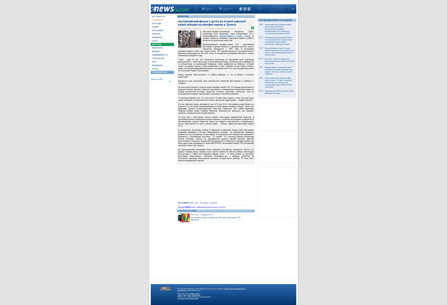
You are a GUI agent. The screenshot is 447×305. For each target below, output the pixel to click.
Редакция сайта (194, 294)
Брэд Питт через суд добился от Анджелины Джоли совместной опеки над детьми (279, 61)
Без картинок (196, 295)
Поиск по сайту (157, 79)
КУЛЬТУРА (156, 44)
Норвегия (213, 203)
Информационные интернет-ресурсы (210, 207)
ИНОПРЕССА (157, 48)
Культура (183, 16)
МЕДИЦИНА (157, 65)
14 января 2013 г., (207, 215)
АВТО (154, 62)
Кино (196, 203)
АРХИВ (155, 69)
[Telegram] (249, 9)
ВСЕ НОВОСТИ (158, 16)
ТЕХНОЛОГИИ (158, 58)
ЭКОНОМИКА (158, 30)
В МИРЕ (155, 27)
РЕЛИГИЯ (156, 34)
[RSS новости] (245, 9)
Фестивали (204, 203)
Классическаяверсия (228, 9)
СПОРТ (155, 41)
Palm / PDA (186, 295)
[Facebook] (241, 9)
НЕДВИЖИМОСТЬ (160, 55)
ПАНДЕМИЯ (157, 20)
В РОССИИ (156, 23)
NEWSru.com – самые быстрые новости (191, 297)
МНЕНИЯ (156, 51)
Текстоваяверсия (209, 9)
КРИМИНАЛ (157, 37)
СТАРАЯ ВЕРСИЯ (159, 72)
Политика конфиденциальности (188, 298)
